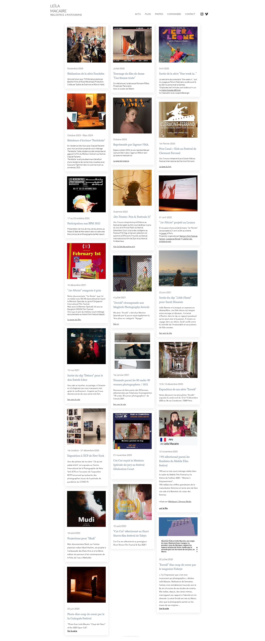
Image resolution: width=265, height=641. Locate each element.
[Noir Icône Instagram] (202, 14)
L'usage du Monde (173, 239)
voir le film (163, 508)
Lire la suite (164, 608)
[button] (174, 14)
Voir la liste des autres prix (124, 247)
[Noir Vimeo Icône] (206, 14)
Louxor (164, 233)
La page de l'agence (121, 161)
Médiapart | (173, 501)
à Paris (170, 233)
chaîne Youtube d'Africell (171, 90)
